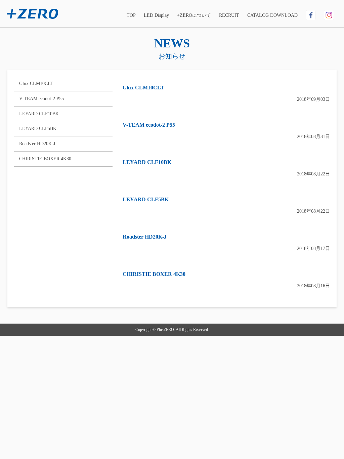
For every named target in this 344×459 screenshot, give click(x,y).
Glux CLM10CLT (36, 83)
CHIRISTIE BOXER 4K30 (45, 158)
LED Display (156, 15)
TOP (131, 15)
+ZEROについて (194, 15)
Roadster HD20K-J (37, 143)
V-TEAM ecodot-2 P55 (41, 98)
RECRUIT (229, 15)
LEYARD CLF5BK (37, 128)
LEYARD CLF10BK (39, 113)
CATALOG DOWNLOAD (272, 15)
